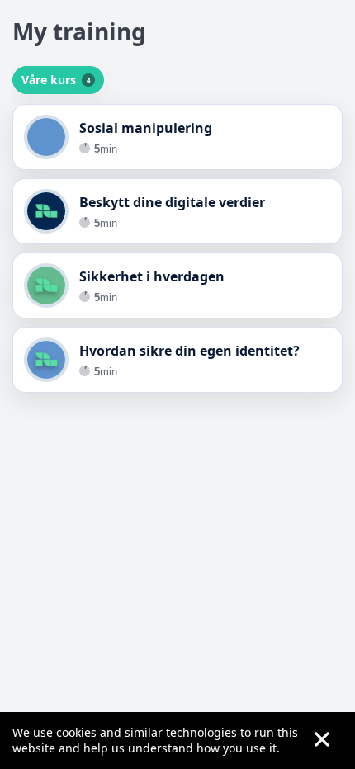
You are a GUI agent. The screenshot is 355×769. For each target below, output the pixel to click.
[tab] (58, 80)
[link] (177, 137)
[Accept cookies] (322, 740)
